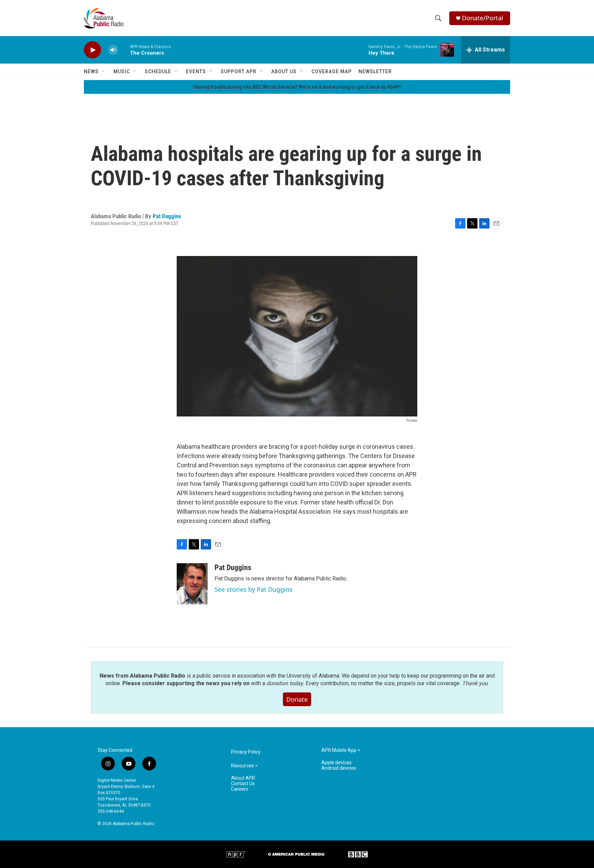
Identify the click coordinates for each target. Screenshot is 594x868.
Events (196, 71)
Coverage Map (331, 71)
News (91, 71)
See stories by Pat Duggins (253, 589)
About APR (243, 778)
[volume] (113, 50)
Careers (239, 789)
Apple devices (336, 762)
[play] (92, 50)
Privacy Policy (246, 752)
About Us (284, 71)
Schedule (158, 71)
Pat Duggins (167, 216)
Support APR (238, 71)
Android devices (338, 768)
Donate (297, 699)
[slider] (124, 49)
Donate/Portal (482, 18)
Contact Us (243, 783)
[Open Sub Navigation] (104, 71)
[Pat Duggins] (192, 583)
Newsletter (375, 71)
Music (121, 71)
